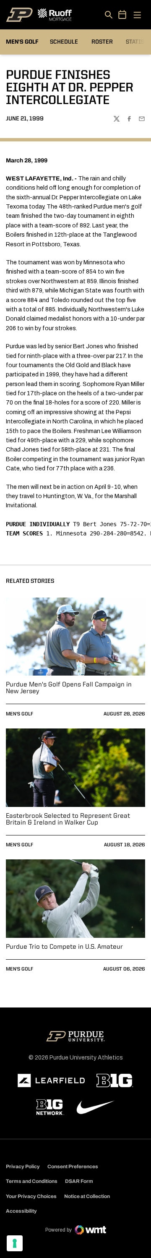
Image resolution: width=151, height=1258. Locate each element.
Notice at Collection (87, 1196)
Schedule (64, 42)
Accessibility (21, 1211)
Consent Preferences (72, 1166)
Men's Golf (19, 714)
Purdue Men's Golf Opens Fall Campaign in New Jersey (69, 688)
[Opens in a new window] (51, 1080)
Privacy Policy (23, 1166)
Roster (102, 42)
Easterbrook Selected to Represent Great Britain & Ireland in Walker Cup (68, 819)
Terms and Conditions (31, 1181)
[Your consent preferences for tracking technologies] (15, 1243)
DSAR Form (79, 1181)
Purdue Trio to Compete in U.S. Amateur (64, 947)
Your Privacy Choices (31, 1196)
